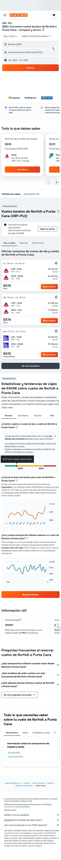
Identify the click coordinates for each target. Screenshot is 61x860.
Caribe (49, 783)
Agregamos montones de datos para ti (23, 820)
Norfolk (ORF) (14, 752)
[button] (5, 15)
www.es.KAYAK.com (12, 783)
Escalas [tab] (38, 415)
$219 (5, 26)
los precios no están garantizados (17, 807)
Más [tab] (52, 415)
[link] (30, 594)
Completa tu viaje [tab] (41, 732)
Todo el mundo (38, 783)
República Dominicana (24, 786)
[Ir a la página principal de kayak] (18, 15)
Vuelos (26, 783)
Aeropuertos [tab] (12, 732)
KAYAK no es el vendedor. (16, 814)
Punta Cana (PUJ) (15, 756)
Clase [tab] (25, 732)
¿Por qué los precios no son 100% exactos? (25, 825)
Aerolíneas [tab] (23, 415)
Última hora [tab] (38, 243)
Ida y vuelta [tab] (9, 243)
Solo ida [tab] (24, 243)
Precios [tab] (8, 415)
